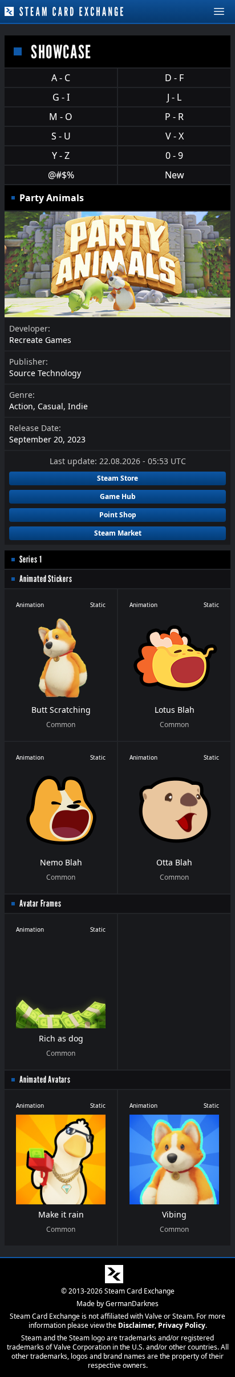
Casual (50, 406)
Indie (78, 406)
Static (98, 605)
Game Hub (118, 496)
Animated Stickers (45, 578)
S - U (61, 136)
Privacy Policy (181, 1325)
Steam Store (117, 478)
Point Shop (117, 515)
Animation (30, 605)
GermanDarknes (132, 1303)
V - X (174, 136)
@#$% (61, 175)
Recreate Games (40, 339)
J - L (174, 97)
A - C (60, 77)
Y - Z (61, 155)
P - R (174, 116)
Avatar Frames (40, 903)
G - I (61, 97)
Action (21, 406)
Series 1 (30, 559)
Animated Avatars (45, 1079)
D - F (174, 77)
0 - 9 (174, 155)
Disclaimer (136, 1325)
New (174, 175)
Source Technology (45, 373)
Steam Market (117, 533)
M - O (60, 116)
